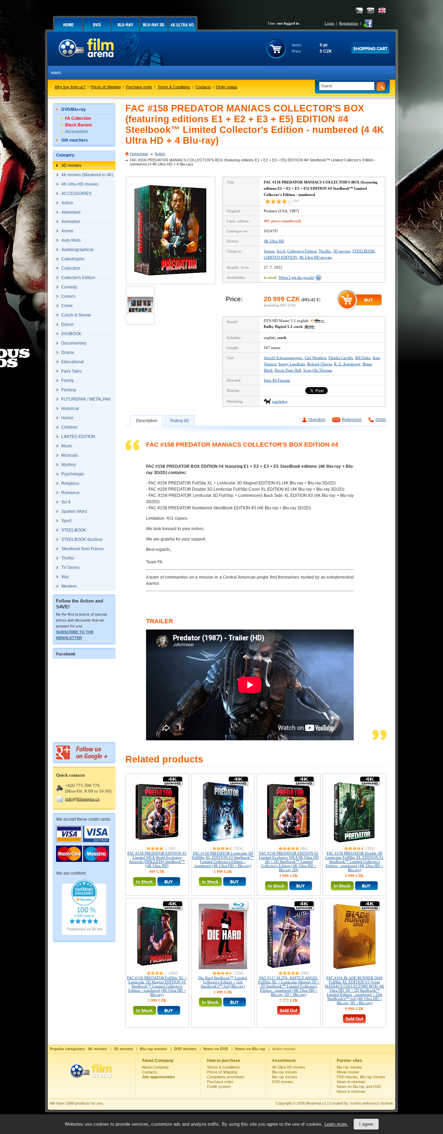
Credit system (218, 1086)
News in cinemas (351, 1082)
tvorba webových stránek (371, 1103)
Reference (352, 419)
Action (160, 154)
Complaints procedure (225, 1077)
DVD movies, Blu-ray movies (361, 1077)
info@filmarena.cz (82, 799)
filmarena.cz (316, 1103)
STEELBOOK (363, 251)
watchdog (280, 401)
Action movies (284, 1049)
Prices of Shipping (106, 87)
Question (316, 419)
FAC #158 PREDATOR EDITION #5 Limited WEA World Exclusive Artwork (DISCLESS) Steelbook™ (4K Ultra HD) (157, 859)
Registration (348, 23)
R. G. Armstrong (347, 364)
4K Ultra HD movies (315, 257)
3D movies (341, 251)
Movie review (348, 1072)
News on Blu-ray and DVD (359, 1086)
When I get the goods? (297, 277)
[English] (382, 10)
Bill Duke (362, 358)
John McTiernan (277, 380)
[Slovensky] (370, 10)
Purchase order (139, 87)
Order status (226, 87)
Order (381, 419)
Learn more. (336, 1124)
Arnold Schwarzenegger (283, 358)
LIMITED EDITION (280, 257)
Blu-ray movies (284, 1072)
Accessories (76, 131)
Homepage (139, 154)
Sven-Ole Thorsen (317, 370)
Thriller (325, 251)
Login (329, 23)
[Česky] (359, 10)
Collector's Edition (302, 251)
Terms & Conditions (173, 87)
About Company (155, 1067)
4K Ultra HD (274, 241)
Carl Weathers (315, 358)
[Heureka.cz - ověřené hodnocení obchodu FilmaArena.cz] (84, 934)
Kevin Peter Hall (288, 370)
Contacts (203, 87)
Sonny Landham (291, 364)
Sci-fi (281, 251)
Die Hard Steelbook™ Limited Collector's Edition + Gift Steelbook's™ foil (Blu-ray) (222, 982)
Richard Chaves (319, 364)
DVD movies (282, 1082)
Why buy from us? (70, 87)
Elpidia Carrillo (340, 358)
